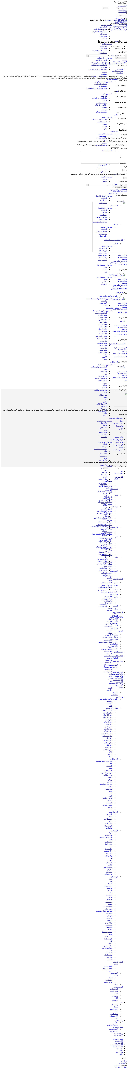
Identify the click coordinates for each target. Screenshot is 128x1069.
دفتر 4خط (109, 724)
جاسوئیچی (103, 604)
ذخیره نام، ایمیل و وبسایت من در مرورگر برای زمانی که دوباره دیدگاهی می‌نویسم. (98, 174)
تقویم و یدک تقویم (101, 378)
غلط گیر (109, 929)
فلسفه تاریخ (103, 53)
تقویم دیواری (108, 966)
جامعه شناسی (113, 592)
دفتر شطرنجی (102, 343)
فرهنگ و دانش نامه (106, 587)
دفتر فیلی (103, 348)
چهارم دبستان (102, 255)
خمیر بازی (109, 913)
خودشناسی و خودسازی (99, 65)
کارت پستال (103, 552)
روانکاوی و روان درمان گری (97, 69)
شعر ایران (109, 488)
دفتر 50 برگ (103, 329)
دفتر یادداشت (102, 352)
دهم (105, 279)
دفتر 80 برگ (103, 333)
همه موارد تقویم (107, 585)
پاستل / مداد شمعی (100, 449)
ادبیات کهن (103, 27)
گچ (106, 556)
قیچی (105, 397)
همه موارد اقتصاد (106, 177)
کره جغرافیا (108, 939)
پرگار (105, 507)
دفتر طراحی (102, 345)
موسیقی (104, 109)
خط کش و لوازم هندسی (99, 526)
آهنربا (105, 493)
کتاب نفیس (114, 131)
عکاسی (109, 578)
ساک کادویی (103, 432)
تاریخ (113, 20)
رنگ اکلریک (103, 460)
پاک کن (104, 505)
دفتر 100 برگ (102, 315)
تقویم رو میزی (102, 589)
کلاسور (104, 357)
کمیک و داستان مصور (105, 642)
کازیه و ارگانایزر (101, 404)
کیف (105, 305)
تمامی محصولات (117, 423)
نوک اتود (104, 573)
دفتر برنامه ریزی (101, 336)
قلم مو (104, 472)
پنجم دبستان (103, 257)
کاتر (105, 399)
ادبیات (116, 22)
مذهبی (104, 143)
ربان (105, 430)
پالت (105, 451)
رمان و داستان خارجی (99, 31)
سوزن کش (103, 395)
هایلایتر (104, 575)
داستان (110, 633)
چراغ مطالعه (102, 380)
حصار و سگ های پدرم (120, 356)
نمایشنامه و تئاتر (101, 112)
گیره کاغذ (103, 408)
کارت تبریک (103, 434)
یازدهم (104, 281)
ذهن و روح (103, 67)
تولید (110, 977)
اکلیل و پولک (103, 500)
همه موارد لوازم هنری (105, 442)
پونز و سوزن (102, 376)
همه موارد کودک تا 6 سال (104, 196)
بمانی (125, 380)
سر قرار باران (123, 264)
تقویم (116, 582)
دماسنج (104, 535)
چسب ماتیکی (102, 521)
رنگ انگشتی (108, 851)
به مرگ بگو (123, 24)
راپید (105, 458)
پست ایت (103, 510)
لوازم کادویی (113, 418)
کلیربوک (104, 406)
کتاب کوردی (114, 667)
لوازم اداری (114, 362)
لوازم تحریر (119, 442)
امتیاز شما (123, 148)
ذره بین (104, 387)
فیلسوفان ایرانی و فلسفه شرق (96, 88)
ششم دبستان (102, 260)
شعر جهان (108, 490)
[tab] (62, 69)
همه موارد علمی (107, 117)
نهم (105, 272)
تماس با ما (119, 426)
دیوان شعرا (108, 575)
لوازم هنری (114, 830)
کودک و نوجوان (118, 439)
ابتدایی (116, 658)
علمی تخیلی (108, 653)
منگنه (105, 415)
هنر (117, 536)
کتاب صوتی (114, 973)
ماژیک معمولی (102, 561)
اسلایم (104, 498)
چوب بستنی (108, 909)
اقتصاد (115, 606)
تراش (105, 512)
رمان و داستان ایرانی (100, 29)
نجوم (105, 128)
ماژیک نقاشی (102, 479)
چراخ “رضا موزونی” (121, 334)
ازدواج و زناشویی (101, 60)
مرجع (116, 585)
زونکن (105, 385)
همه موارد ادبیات (106, 25)
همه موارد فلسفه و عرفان (103, 82)
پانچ (111, 763)
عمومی (104, 72)
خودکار (110, 916)
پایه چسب (103, 371)
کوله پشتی (103, 303)
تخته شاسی (108, 842)
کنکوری (115, 286)
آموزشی (104, 198)
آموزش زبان (102, 165)
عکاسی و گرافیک (101, 105)
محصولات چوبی (112, 658)
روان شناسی (113, 506)
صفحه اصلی (119, 418)
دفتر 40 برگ (103, 324)
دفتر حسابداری (102, 338)
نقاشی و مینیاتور (106, 582)
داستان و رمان (107, 598)
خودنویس (109, 918)
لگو (117, 625)
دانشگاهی (114, 289)
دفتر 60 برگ (103, 331)
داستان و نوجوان (106, 649)
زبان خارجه (114, 594)
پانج (105, 369)
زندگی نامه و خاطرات (99, 50)
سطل (105, 392)
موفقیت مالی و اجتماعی (104, 525)
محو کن (104, 481)
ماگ (116, 1022)
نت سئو (109, 466)
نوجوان (115, 644)
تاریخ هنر (104, 96)
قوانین (121, 428)
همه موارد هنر (107, 94)
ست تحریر (108, 925)
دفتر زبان (103, 341)
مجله (116, 609)
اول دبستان (108, 660)
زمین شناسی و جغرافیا (99, 119)
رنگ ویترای (108, 856)
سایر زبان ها (108, 601)
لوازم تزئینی (103, 606)
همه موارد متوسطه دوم (104, 277)
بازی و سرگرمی (117, 444)
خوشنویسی (103, 136)
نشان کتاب (103, 568)
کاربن (105, 402)
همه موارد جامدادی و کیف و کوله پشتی (99, 298)
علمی (116, 115)
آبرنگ (105, 444)
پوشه (105, 373)
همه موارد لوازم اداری (105, 364)
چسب (105, 383)
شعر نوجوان (108, 651)
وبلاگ (121, 421)
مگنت (105, 413)
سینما (105, 100)
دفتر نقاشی (103, 350)
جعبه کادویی (103, 427)
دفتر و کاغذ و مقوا (112, 308)
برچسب (104, 503)
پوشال (104, 425)
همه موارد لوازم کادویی (104, 421)
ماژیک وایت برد (102, 563)
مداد (105, 566)
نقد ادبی (104, 38)
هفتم (105, 267)
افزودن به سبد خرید (120, 57)
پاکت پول (104, 423)
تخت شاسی (103, 453)
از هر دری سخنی (122, 288)
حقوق (116, 613)
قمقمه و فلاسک (107, 932)
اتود (105, 496)
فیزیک (105, 126)
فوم (105, 470)
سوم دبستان (102, 253)
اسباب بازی (114, 616)
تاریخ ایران (103, 46)
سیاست (115, 589)
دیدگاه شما (123, 163)
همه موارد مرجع (107, 150)
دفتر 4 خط (103, 326)
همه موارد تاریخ (107, 44)
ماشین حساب (107, 805)
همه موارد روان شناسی (104, 58)
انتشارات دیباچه (118, 63)
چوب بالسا (103, 456)
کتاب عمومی (119, 20)
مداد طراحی (108, 874)
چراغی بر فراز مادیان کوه (118, 29)
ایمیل (125, 170)
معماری (104, 107)
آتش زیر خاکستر (122, 312)
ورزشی (115, 615)
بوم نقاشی (103, 446)
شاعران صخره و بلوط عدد (116, 55)
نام (125, 166)
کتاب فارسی (113, 665)
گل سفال (103, 474)
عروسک (115, 1000)
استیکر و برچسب (101, 313)
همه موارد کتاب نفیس (105, 134)
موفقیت (104, 74)
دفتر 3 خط (103, 322)
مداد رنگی (109, 872)
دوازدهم (104, 284)
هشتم (105, 269)
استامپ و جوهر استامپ (99, 367)
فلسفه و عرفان (112, 527)
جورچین (115, 996)
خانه (125, 20)
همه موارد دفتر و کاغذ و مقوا (102, 311)
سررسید (104, 592)
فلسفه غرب (103, 86)
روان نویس (103, 538)
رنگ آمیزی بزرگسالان (99, 98)
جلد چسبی (103, 516)
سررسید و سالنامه (100, 390)
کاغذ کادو (104, 437)
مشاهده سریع (122, 257)
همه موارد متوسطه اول (104, 265)
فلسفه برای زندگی (100, 84)
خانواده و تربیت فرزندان (104, 511)
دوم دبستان (108, 662)
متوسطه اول (113, 262)
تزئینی (116, 597)
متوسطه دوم (113, 683)
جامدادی (104, 301)
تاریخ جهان (103, 48)
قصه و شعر (108, 626)
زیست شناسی (102, 122)
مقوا (105, 359)
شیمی (105, 124)
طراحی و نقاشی (101, 103)
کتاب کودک (103, 171)
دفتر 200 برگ (102, 320)
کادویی (121, 447)
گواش (105, 477)
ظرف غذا (103, 542)
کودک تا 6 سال (113, 193)
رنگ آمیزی (103, 200)
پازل (116, 621)
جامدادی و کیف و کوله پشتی (108, 296)
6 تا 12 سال (114, 628)
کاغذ (105, 355)
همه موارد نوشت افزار (104, 491)
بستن (125, 1059)
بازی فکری (114, 991)
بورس (105, 179)
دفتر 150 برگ (102, 317)
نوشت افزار (114, 489)
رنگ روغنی (103, 465)
